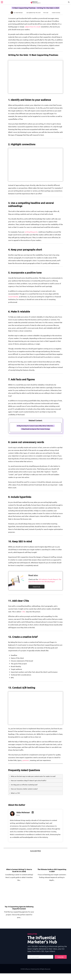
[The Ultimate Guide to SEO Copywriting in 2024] (50, 860)
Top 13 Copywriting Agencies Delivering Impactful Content (19, 908)
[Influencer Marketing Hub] (35, 2)
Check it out (36, 587)
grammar (25, 760)
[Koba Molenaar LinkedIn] (32, 812)
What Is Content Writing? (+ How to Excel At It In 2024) (19, 870)
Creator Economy (56, 12)
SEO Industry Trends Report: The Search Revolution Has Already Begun (44, 580)
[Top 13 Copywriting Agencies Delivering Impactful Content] (17, 897)
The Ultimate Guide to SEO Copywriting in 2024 (52, 870)
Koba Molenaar (19, 12)
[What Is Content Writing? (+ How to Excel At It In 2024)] (17, 860)
